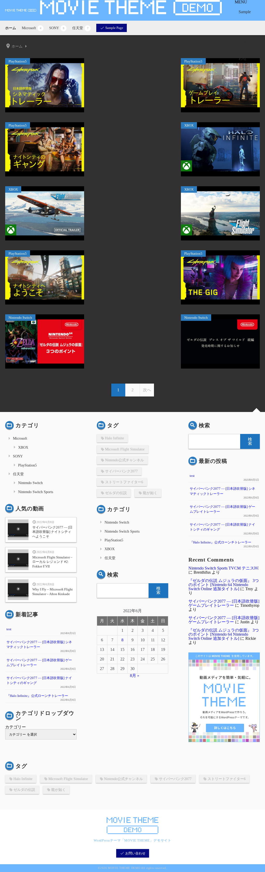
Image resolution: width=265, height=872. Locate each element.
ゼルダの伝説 (116, 493)
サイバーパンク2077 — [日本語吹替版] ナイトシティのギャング (39, 680)
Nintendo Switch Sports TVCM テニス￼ (223, 568)
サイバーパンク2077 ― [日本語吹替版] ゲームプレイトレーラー (39, 662)
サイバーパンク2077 (121, 471)
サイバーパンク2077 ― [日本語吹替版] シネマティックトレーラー (39, 644)
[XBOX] (220, 175)
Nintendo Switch (30, 483)
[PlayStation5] (44, 111)
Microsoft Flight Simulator (125, 449)
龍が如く (150, 493)
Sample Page (245, 19)
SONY (56, 28)
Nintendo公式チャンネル (124, 460)
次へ (147, 390)
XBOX (23, 447)
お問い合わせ (247, 50)
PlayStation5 (27, 465)
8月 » (134, 675)
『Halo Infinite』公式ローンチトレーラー (37, 696)
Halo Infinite (114, 438)
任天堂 (80, 28)
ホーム (10, 28)
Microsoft (31, 28)
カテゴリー (15, 727)
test (8, 629)
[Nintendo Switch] (44, 367)
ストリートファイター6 (124, 482)
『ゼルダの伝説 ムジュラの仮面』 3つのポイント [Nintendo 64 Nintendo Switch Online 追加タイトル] (223, 584)
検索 (113, 575)
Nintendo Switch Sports (35, 492)
